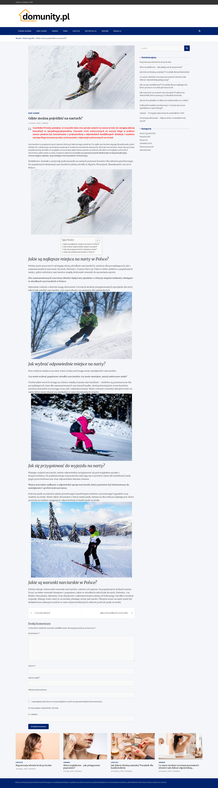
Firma (65, 31)
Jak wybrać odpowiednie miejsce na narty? (80, 247)
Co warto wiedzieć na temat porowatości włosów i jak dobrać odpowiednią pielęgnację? (179, 767)
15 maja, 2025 (68, 771)
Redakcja (117, 31)
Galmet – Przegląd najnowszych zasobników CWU (162, 113)
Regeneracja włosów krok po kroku (155, 62)
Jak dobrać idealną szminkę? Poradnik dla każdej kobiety (164, 72)
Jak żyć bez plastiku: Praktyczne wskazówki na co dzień (164, 100)
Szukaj (187, 48)
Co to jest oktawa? (42, 613)
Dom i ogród (41, 31)
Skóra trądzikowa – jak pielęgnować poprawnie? (161, 67)
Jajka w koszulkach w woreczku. (114, 613)
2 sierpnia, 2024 (34, 123)
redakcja (45, 123)
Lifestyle (76, 31)
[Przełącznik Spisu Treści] (96, 240)
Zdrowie (105, 31)
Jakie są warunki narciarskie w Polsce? (79, 252)
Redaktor (32, 769)
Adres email (34, 678)
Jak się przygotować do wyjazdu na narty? (80, 249)
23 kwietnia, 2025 (117, 771)
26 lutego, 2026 (21, 769)
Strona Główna (24, 31)
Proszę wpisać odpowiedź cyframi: (43, 708)
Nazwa (32, 666)
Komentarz (34, 633)
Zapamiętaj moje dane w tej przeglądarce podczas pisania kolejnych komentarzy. (67, 701)
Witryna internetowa (37, 690)
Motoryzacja (91, 31)
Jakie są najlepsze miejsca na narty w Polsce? (81, 244)
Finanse (55, 31)
